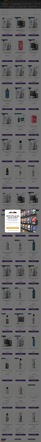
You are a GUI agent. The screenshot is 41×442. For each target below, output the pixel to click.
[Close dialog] (34, 211)
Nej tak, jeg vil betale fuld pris (12, 230)
